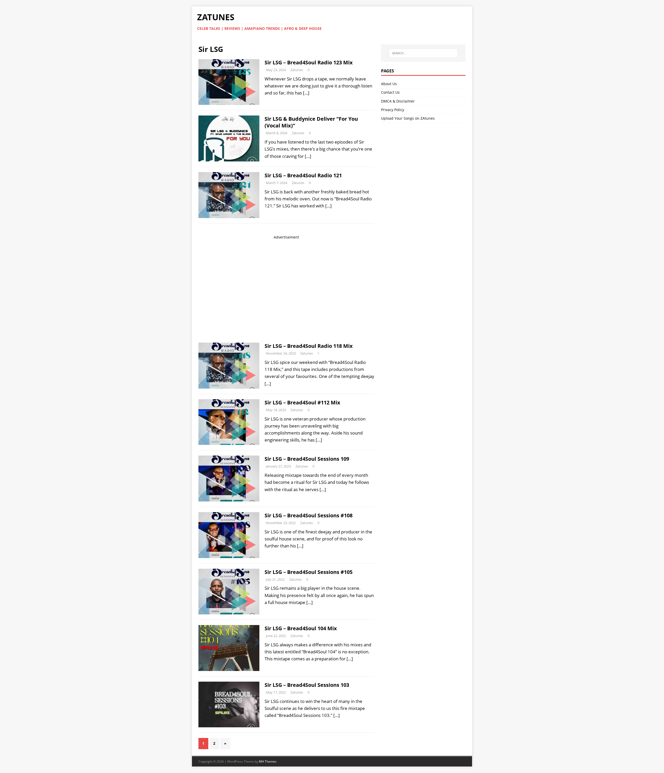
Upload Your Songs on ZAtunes (408, 118)
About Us (389, 83)
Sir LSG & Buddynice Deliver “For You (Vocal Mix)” (311, 122)
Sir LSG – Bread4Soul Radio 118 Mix (309, 345)
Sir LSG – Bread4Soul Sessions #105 (308, 571)
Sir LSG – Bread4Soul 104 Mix (301, 628)
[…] (306, 93)
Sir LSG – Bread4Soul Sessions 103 (307, 684)
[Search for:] (423, 53)
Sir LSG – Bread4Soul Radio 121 (303, 175)
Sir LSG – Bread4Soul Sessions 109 (307, 458)
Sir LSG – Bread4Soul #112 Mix (302, 402)
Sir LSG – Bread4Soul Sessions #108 (308, 515)
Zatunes (296, 69)
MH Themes (267, 761)
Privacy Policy (392, 109)
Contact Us (390, 92)
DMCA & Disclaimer (398, 101)
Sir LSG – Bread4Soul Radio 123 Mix (309, 62)
